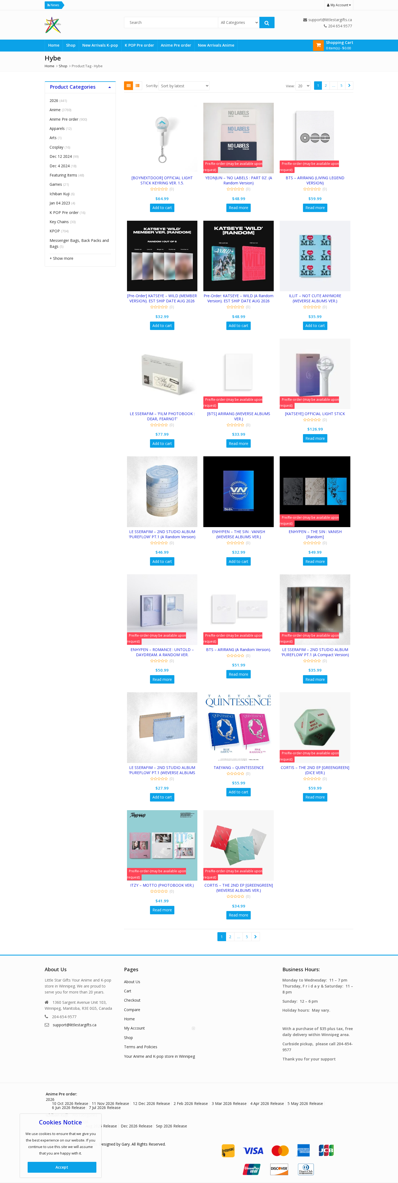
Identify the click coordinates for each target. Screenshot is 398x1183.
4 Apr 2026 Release (267, 1103)
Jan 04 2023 (60, 203)
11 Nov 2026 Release (110, 1103)
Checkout (132, 1000)
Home (53, 45)
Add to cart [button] (162, 207)
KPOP (55, 230)
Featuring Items (63, 175)
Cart (127, 990)
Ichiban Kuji (60, 193)
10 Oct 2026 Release (70, 1103)
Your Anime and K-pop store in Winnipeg (159, 1056)
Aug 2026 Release (101, 1126)
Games (56, 184)
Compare (132, 1009)
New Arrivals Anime (216, 45)
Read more (238, 207)
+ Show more (61, 258)
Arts (53, 137)
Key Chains (59, 221)
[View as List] (137, 85)
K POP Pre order (139, 45)
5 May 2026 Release (305, 1103)
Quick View (164, 177)
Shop (71, 45)
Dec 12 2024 (61, 156)
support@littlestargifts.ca (74, 1024)
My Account (134, 1028)
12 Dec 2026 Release (151, 1103)
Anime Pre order (176, 45)
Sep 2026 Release (171, 1126)
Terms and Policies (140, 1046)
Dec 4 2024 (60, 165)
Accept (62, 1167)
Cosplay (56, 147)
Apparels (57, 128)
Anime (55, 109)
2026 (54, 100)
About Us (132, 981)
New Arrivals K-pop (100, 45)
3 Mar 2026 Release (229, 1103)
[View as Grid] (128, 85)
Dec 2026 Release (136, 1126)
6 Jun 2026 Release (68, 1107)
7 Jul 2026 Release (105, 1107)
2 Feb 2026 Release (191, 1103)
